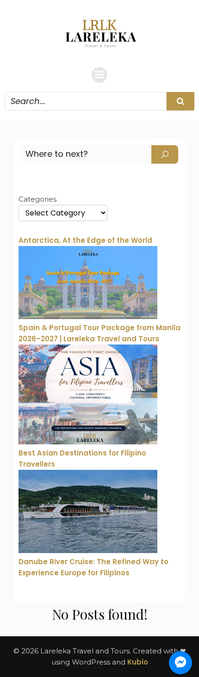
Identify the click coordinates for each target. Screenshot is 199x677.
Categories (37, 199)
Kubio (137, 662)
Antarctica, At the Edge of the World (85, 240)
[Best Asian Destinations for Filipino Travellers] (88, 396)
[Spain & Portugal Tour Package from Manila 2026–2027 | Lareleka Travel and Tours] (88, 284)
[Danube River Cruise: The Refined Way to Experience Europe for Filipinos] (88, 513)
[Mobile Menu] (99, 75)
